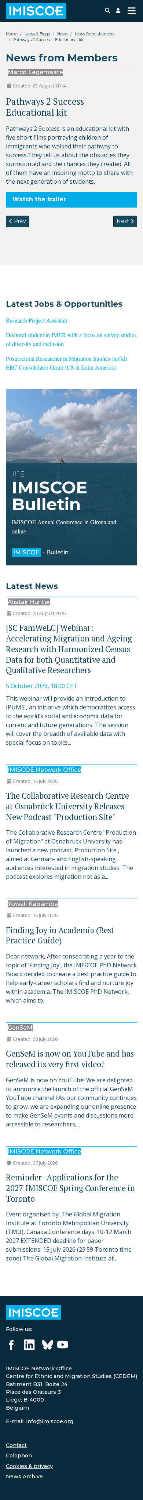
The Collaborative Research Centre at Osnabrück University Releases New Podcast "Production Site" (67, 806)
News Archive (24, 1476)
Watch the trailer (39, 199)
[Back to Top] (130, 1486)
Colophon (19, 1455)
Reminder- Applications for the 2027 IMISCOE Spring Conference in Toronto (70, 1188)
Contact (16, 1445)
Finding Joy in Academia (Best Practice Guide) (60, 935)
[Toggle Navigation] (131, 11)
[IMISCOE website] (33, 1312)
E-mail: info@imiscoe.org (39, 1421)
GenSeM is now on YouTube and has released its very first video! (70, 1058)
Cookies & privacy (29, 1466)
